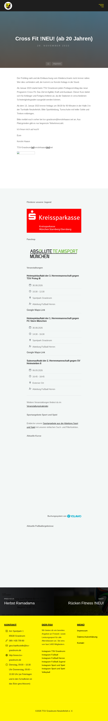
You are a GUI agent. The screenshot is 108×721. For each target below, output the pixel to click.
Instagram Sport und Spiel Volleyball (53, 670)
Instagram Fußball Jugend (53, 662)
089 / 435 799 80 (16, 640)
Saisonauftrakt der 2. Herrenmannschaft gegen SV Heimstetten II (53, 362)
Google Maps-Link (36, 310)
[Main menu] (101, 5)
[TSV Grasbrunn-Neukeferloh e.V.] (8, 5)
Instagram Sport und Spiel (53, 665)
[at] (32, 147)
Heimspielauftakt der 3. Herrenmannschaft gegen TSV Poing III (53, 277)
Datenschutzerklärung (87, 637)
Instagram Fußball (50, 655)
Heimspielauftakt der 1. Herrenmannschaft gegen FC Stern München (53, 319)
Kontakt (80, 643)
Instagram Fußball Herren (53, 658)
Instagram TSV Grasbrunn (53, 651)
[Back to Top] (97, 710)
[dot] (48, 147)
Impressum (82, 630)
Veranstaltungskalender (37, 406)
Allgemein (57, 64)
